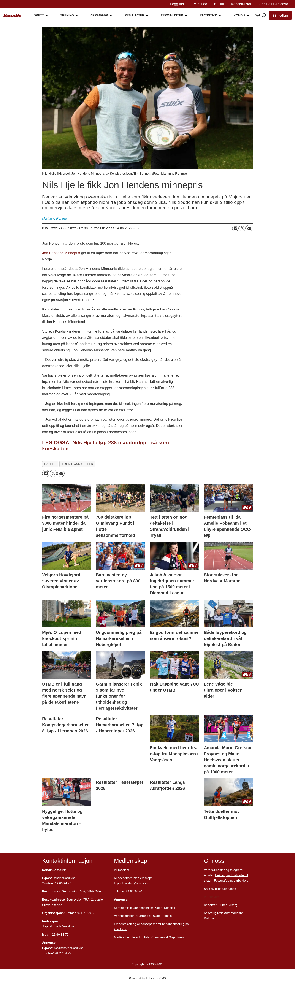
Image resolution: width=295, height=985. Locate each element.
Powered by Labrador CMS (147, 978)
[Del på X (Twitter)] (242, 228)
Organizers (176, 937)
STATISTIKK (208, 15)
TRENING (67, 15)
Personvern (212, 896)
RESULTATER (134, 15)
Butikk (219, 4)
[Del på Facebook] (235, 228)
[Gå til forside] (12, 15)
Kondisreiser (241, 4)
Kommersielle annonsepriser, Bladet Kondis (144, 907)
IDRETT (38, 15)
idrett (50, 464)
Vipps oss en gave (273, 4)
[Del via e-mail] (249, 228)
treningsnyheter (77, 464)
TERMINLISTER (172, 15)
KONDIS (239, 15)
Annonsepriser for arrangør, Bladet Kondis (143, 915)
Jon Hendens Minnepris (61, 253)
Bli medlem (280, 15)
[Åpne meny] (264, 15)
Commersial (159, 937)
